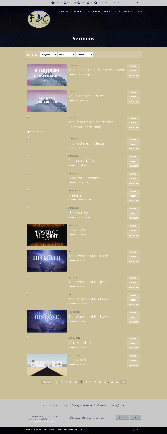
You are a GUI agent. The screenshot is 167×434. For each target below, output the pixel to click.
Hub (91, 3)
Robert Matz (82, 100)
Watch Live (58, 3)
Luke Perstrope (83, 74)
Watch (133, 66)
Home (134, 417)
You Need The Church (86, 95)
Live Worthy (78, 212)
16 (95, 381)
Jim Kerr (39, 131)
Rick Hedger (82, 148)
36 (117, 381)
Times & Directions (103, 3)
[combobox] (48, 54)
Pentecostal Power (83, 160)
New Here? (77, 11)
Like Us (88, 418)
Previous (46, 381)
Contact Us (100, 418)
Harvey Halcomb (84, 200)
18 (105, 381)
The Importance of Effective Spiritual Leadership (91, 124)
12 (76, 381)
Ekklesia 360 (137, 430)
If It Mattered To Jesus (86, 143)
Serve (117, 11)
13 (81, 381)
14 (85, 381)
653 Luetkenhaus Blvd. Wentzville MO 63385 (45, 422)
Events (82, 3)
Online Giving (71, 3)
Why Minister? (79, 342)
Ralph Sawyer (82, 260)
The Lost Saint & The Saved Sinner (96, 69)
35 (112, 381)
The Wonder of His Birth (88, 255)
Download (133, 75)
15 (90, 381)
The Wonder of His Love (88, 316)
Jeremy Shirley (83, 182)
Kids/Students (93, 11)
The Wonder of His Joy (86, 281)
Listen (133, 71)
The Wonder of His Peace (89, 299)
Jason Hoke (82, 165)
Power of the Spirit (83, 229)
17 (100, 381)
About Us (63, 11)
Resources (129, 11)
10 (66, 381)
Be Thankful (78, 359)
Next (123, 381)
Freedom (75, 195)
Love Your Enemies (84, 177)
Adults (107, 11)
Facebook (77, 418)
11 (71, 381)
